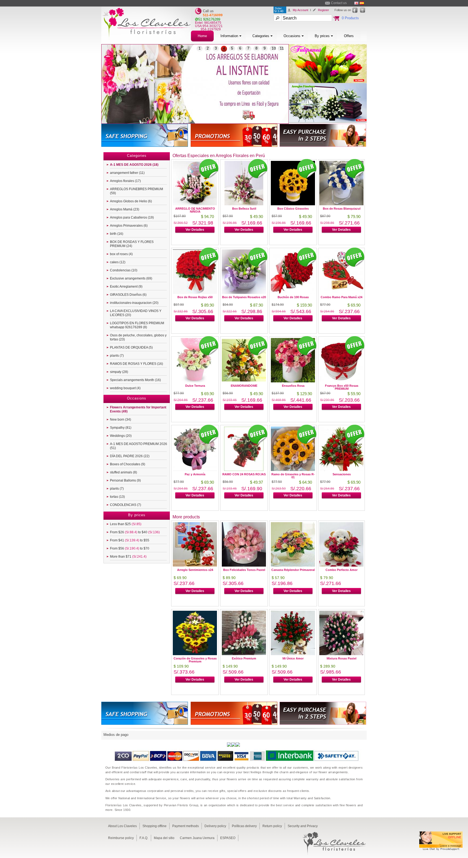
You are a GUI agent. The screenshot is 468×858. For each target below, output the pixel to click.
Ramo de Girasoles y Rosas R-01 (293, 476)
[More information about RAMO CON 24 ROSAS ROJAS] (244, 469)
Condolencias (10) (123, 270)
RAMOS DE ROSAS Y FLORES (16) (136, 364)
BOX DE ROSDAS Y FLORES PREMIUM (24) (132, 244)
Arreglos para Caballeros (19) (132, 217)
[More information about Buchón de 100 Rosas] (293, 292)
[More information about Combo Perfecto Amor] (341, 565)
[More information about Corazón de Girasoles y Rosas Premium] (195, 653)
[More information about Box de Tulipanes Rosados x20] (244, 292)
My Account (300, 10)
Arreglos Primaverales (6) (129, 225)
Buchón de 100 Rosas (293, 297)
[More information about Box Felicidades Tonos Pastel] (244, 565)
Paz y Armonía (195, 474)
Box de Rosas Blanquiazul (341, 208)
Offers (349, 36)
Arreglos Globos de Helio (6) (131, 201)
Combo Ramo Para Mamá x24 (341, 297)
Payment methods (185, 826)
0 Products (350, 18)
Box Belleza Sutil (244, 208)
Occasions (292, 36)
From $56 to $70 (129, 548)
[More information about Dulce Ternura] (195, 381)
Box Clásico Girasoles (293, 208)
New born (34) (120, 419)
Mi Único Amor (293, 658)
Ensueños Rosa (293, 385)
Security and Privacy (303, 826)
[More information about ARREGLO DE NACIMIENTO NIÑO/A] (195, 204)
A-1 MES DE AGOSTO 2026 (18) (134, 165)
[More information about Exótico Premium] (244, 653)
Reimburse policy (121, 838)
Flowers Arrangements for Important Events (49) (138, 409)
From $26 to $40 (135, 532)
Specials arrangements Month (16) (135, 380)
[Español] (362, 3)
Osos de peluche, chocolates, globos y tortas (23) (138, 337)
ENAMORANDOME (244, 385)
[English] (356, 3)
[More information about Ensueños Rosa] (293, 381)
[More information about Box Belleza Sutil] (244, 204)
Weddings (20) (121, 436)
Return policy (272, 826)
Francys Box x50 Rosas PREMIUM (341, 387)
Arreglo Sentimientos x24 (195, 569)
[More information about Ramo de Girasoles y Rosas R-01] (293, 469)
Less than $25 (125, 524)
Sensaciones (342, 474)
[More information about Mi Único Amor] (293, 653)
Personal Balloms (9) (125, 480)
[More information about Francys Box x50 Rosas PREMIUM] (341, 381)
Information (229, 36)
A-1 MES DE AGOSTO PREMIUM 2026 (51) (138, 446)
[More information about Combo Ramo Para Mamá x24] (341, 292)
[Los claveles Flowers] (146, 42)
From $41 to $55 (129, 540)
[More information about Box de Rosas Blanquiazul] (341, 204)
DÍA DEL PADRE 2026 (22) (130, 456)
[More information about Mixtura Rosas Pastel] (341, 653)
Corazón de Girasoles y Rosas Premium (195, 660)
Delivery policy (215, 826)
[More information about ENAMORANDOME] (244, 381)
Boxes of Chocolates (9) (127, 464)
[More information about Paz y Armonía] (195, 469)
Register (323, 10)
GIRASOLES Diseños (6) (128, 295)
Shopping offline (154, 826)
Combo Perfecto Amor (342, 569)
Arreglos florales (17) (125, 181)
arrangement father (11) (127, 173)
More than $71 (128, 556)
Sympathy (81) (120, 428)
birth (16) (116, 234)
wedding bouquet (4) (125, 388)
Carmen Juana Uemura (197, 838)
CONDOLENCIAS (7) (125, 505)
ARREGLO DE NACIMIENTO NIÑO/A (195, 210)
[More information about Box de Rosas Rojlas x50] (195, 292)
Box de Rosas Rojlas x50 (195, 297)
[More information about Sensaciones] (341, 469)
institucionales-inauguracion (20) (134, 303)
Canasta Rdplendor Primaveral (293, 569)
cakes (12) (117, 262)
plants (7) (117, 356)
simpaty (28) (119, 372)
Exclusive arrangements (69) (131, 278)
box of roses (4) (121, 254)
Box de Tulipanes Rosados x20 (244, 297)
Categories (260, 36)
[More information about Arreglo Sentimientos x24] (195, 565)
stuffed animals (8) (123, 472)
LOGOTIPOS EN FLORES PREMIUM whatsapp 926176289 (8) (137, 325)
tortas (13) (117, 497)
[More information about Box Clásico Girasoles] (293, 204)
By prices (322, 36)
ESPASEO (227, 838)
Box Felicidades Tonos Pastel (244, 569)
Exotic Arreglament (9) (126, 286)
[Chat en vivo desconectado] (441, 851)
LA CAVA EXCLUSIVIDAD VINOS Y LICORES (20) (135, 313)
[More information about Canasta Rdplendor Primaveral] (293, 565)
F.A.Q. (143, 838)
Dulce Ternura (195, 385)
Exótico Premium (244, 658)
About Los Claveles (122, 826)
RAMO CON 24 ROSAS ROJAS (244, 474)
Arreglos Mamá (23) (124, 209)
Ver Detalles (195, 230)
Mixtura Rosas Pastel (341, 658)
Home (202, 36)
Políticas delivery (244, 826)
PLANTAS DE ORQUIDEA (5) (131, 347)
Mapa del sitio (164, 838)
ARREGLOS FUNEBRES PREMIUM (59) (136, 191)
